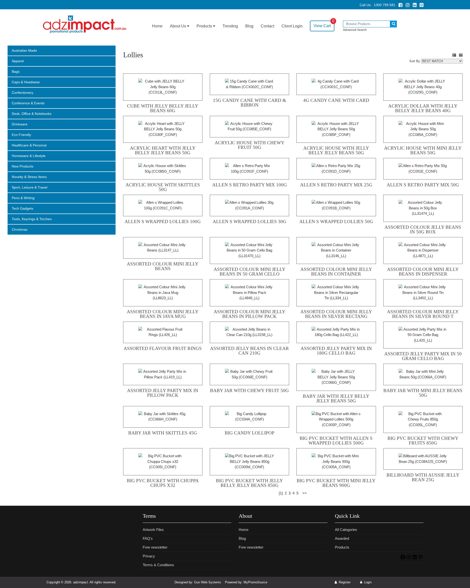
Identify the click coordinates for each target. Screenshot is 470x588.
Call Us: (377, 5)
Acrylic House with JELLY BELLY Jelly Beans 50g (336, 150)
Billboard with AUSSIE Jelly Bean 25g (423, 477)
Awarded (342, 538)
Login (367, 582)
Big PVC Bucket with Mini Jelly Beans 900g (336, 483)
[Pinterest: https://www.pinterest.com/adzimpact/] (420, 559)
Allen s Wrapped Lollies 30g (249, 221)
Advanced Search (355, 30)
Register (344, 582)
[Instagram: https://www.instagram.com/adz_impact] (409, 559)
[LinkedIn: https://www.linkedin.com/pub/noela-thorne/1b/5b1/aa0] (415, 559)
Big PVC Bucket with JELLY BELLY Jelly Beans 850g (249, 483)
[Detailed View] (454, 55)
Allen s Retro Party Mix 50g (423, 184)
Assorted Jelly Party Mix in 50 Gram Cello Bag (423, 356)
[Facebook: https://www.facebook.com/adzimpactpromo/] (403, 559)
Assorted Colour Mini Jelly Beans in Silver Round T (423, 314)
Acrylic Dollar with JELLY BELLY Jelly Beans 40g (423, 108)
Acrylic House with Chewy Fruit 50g (249, 145)
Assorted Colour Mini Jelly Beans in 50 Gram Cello (249, 271)
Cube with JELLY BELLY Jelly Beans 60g (162, 108)
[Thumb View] (461, 55)
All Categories (346, 530)
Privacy (149, 556)
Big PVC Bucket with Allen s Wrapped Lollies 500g (336, 440)
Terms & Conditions (158, 565)
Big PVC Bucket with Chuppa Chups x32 (163, 483)
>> (304, 493)
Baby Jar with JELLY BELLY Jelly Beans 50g (336, 398)
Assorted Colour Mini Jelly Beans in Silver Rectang (336, 314)
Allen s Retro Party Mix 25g (336, 184)
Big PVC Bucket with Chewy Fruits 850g (423, 440)
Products (205, 26)
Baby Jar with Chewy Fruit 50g (249, 390)
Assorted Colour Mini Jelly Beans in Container (336, 271)
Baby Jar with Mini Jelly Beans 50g (422, 393)
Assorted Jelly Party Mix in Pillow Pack (162, 393)
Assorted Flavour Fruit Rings (163, 348)
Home (157, 26)
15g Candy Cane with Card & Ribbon (249, 103)
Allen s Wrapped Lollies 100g (163, 221)
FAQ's (148, 538)
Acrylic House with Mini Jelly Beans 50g (423, 150)
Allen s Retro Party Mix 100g (249, 184)
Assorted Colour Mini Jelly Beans (163, 266)
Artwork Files (153, 530)
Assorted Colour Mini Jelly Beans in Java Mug (163, 314)
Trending (230, 26)
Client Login (292, 26)
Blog (249, 26)
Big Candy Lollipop (249, 432)
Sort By (414, 61)
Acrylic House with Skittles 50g (163, 187)
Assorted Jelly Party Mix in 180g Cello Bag (336, 351)
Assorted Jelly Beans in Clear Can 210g (249, 351)
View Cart (324, 24)
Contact (267, 26)
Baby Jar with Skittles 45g (162, 432)
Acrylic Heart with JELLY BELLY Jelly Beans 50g (163, 150)
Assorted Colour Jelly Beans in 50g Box (423, 229)
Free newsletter (155, 547)
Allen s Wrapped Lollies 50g (336, 221)
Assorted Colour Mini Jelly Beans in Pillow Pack (249, 314)
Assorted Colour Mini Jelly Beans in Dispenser (423, 271)
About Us (178, 26)
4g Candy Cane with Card (336, 100)
